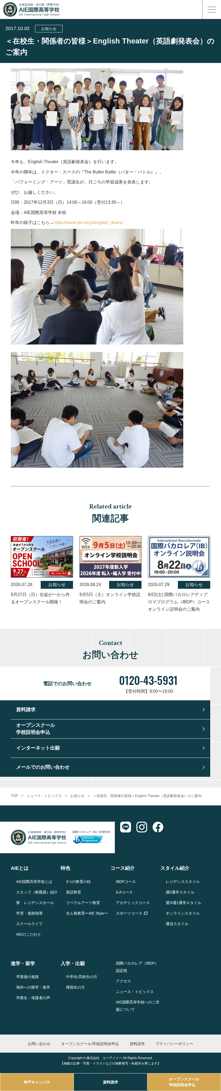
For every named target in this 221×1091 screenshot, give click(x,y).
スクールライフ (29, 924)
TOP (14, 796)
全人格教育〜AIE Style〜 (87, 913)
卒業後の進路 (27, 977)
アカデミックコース (133, 903)
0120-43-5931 (148, 680)
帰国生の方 (75, 987)
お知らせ (48, 28)
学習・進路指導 (29, 913)
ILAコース (124, 892)
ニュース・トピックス (44, 796)
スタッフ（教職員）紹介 (37, 892)
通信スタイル (177, 924)
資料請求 (110, 1082)
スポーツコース (129, 913)
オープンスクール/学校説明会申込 (90, 1044)
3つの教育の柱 (78, 881)
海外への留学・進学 (33, 987)
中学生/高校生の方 (81, 977)
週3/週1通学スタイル (183, 903)
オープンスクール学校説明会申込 (184, 1082)
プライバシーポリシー (174, 1044)
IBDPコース (126, 881)
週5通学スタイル (180, 892)
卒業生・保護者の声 (33, 998)
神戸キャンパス (37, 1082)
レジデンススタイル (183, 881)
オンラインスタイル (183, 913)
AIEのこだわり (28, 934)
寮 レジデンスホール (35, 903)
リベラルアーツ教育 (83, 903)
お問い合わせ (39, 1044)
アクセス (123, 981)
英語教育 (73, 892)
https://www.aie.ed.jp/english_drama (88, 222)
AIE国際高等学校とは (34, 881)
